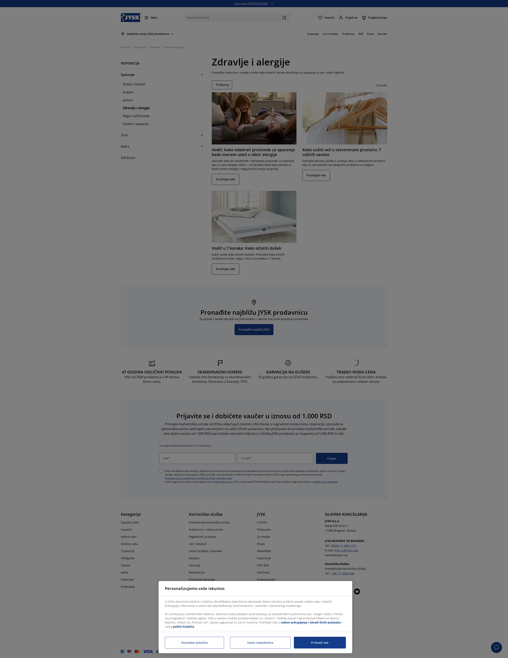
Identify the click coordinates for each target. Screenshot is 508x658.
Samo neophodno (260, 643)
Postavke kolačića (194, 643)
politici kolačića (183, 626)
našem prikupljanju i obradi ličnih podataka (311, 622)
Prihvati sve (319, 643)
